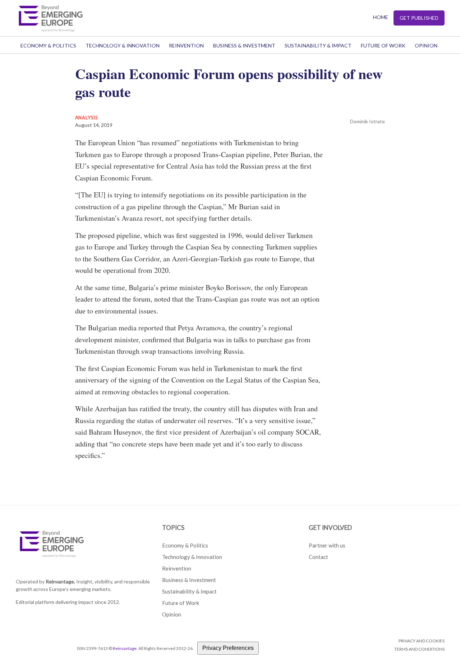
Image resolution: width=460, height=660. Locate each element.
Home (380, 17)
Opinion (426, 45)
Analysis (86, 117)
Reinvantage (125, 648)
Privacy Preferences (228, 648)
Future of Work (383, 45)
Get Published (419, 18)
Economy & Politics (48, 45)
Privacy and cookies (422, 640)
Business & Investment (244, 45)
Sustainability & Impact (318, 45)
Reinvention (186, 45)
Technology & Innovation (123, 45)
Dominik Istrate (367, 121)
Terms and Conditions (419, 649)
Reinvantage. (60, 581)
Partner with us (327, 545)
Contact (318, 557)
